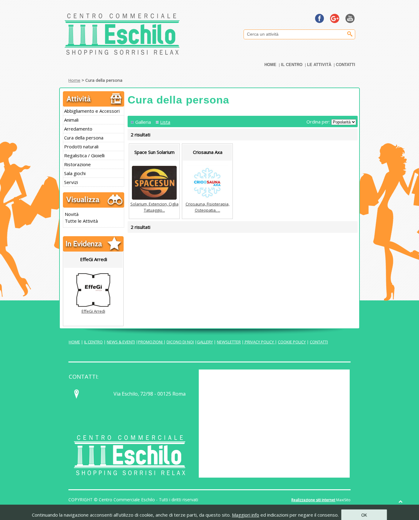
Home (74, 80)
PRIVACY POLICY (259, 342)
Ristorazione (77, 164)
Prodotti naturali (81, 146)
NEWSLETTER (229, 342)
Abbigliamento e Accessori (92, 111)
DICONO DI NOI (180, 342)
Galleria (143, 122)
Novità (72, 214)
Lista (165, 122)
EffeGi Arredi (93, 311)
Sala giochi (75, 173)
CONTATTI (319, 342)
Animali (71, 120)
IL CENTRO (93, 342)
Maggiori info (245, 515)
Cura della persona (83, 138)
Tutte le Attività (81, 221)
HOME (74, 342)
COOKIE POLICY (292, 342)
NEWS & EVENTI (121, 342)
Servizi (71, 182)
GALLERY (205, 342)
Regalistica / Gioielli (84, 155)
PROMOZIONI (150, 342)
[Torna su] (400, 501)
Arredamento (78, 129)
